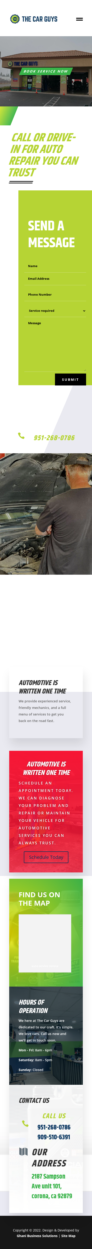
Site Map (68, 1236)
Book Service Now (46, 71)
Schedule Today (46, 857)
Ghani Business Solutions (37, 1236)
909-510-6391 (54, 1137)
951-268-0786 (54, 438)
